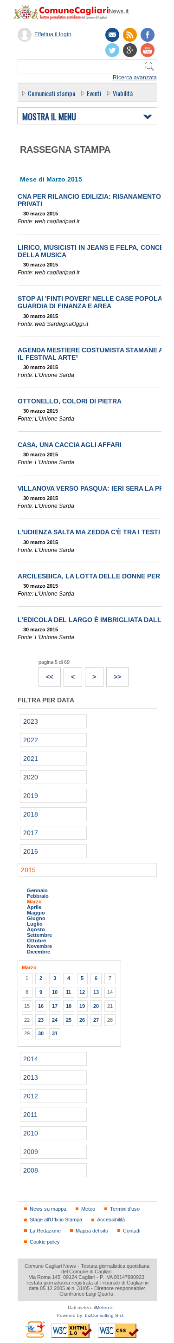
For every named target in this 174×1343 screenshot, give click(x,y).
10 (55, 992)
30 (41, 1033)
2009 (30, 1151)
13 (96, 992)
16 (41, 1006)
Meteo (88, 1209)
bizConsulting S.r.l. (104, 1315)
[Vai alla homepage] (76, 12)
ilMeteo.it (103, 1307)
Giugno (36, 918)
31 (55, 1033)
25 (68, 1020)
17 (55, 1006)
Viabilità (123, 93)
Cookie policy (45, 1242)
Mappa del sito (92, 1230)
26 (82, 1020)
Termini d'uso (125, 1209)
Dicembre (38, 951)
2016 (30, 851)
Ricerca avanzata (135, 77)
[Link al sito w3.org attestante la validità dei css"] (118, 1331)
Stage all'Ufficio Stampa (56, 1219)
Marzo (34, 901)
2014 (30, 1059)
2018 (30, 814)
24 (55, 1020)
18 (68, 1006)
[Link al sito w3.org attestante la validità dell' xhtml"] (71, 1331)
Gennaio (37, 890)
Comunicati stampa (51, 93)
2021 (30, 758)
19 (82, 1006)
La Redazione (45, 1230)
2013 (30, 1077)
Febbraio (38, 896)
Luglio (35, 924)
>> (114, 674)
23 (41, 1020)
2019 (30, 795)
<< (46, 674)
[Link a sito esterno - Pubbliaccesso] (34, 1329)
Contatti (131, 1230)
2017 (30, 833)
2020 (30, 777)
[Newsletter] (112, 35)
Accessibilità (111, 1219)
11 (68, 992)
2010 (30, 1133)
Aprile (34, 907)
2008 (30, 1170)
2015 (28, 870)
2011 (30, 1114)
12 (82, 992)
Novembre (39, 946)
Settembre (39, 935)
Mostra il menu (49, 117)
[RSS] (130, 35)
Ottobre (36, 940)
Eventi (94, 93)
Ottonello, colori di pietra (70, 401)
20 (96, 1006)
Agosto (36, 929)
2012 (30, 1096)
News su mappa (48, 1209)
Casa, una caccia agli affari (70, 444)
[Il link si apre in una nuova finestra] (148, 35)
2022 (30, 740)
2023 (30, 721)
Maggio (36, 912)
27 (96, 1020)
